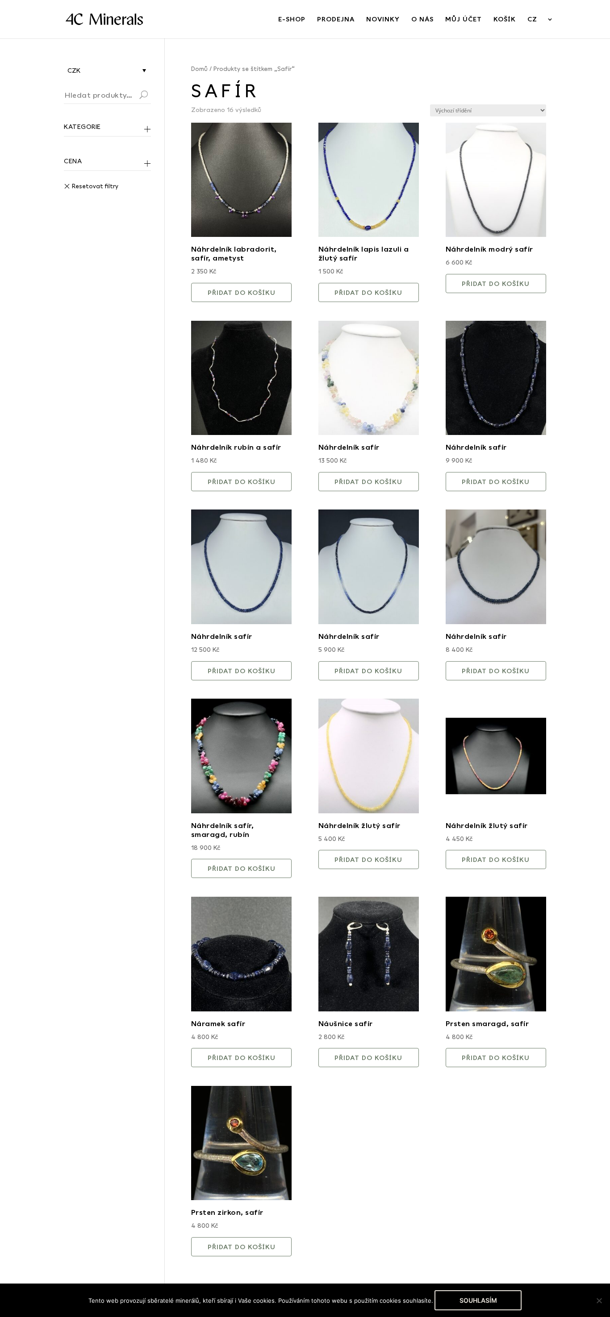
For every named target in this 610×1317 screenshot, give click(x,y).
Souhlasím (478, 1300)
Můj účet (463, 19)
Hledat (154, 95)
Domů (199, 68)
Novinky (383, 19)
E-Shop (291, 19)
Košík (504, 19)
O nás (422, 19)
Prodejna (336, 19)
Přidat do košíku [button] (242, 292)
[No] (598, 1300)
